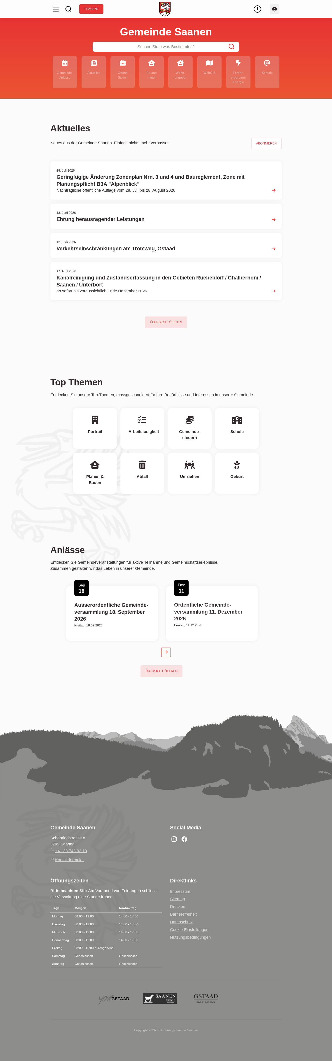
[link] (209, 72)
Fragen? (91, 9)
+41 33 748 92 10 (71, 851)
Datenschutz (181, 922)
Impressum (180, 891)
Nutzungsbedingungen (190, 937)
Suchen (68, 9)
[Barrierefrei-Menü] (257, 9)
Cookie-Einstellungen (189, 929)
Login (274, 9)
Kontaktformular (69, 860)
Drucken (177, 906)
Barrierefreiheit (183, 914)
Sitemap (177, 899)
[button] (55, 9)
